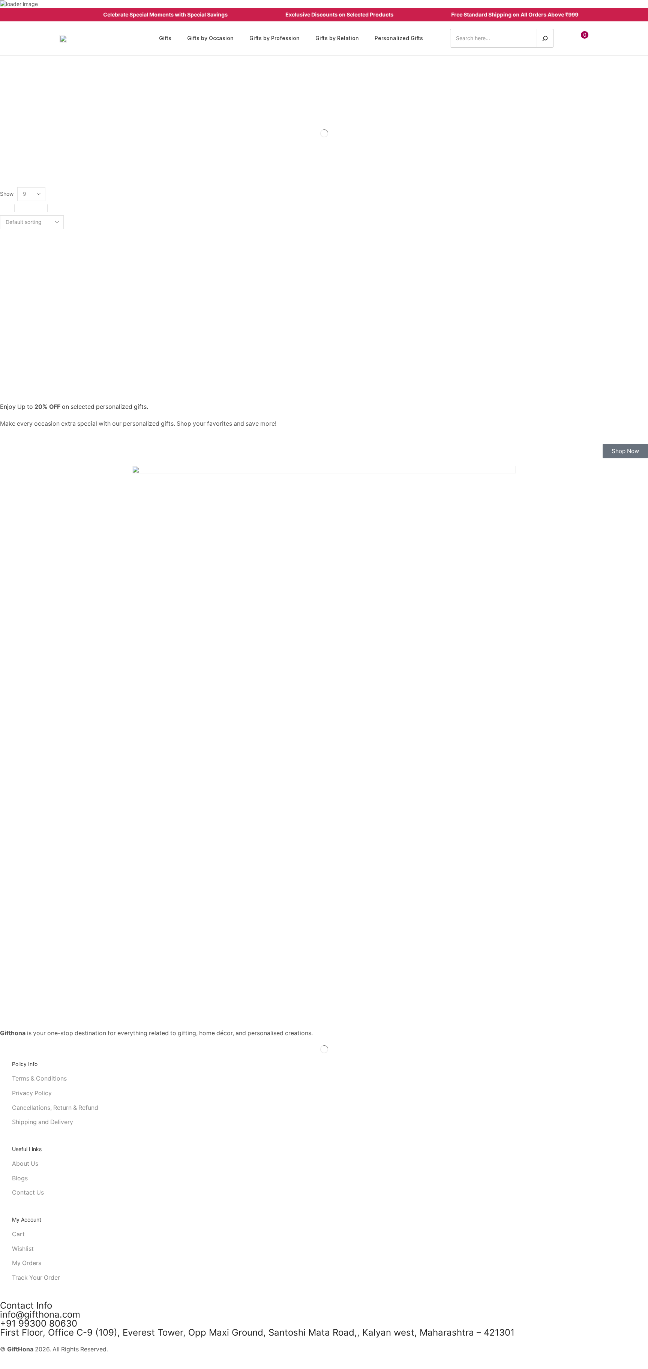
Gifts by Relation (327, 162)
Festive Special (327, 124)
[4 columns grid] (39, 208)
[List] (56, 208)
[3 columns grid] (22, 208)
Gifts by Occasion (327, 149)
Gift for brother (327, 137)
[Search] (545, 38)
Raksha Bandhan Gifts (326, 175)
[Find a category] (639, 107)
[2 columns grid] (6, 208)
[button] (568, 38)
